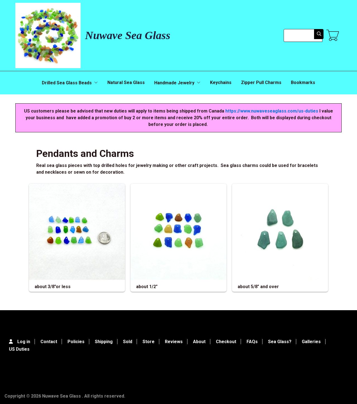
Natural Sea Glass (126, 82)
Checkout (226, 341)
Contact (48, 341)
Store (149, 341)
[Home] (48, 35)
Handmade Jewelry (174, 82)
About (199, 341)
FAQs (252, 341)
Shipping (104, 341)
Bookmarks (303, 82)
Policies (76, 341)
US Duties (19, 349)
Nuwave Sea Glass (127, 35)
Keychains (220, 82)
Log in (23, 341)
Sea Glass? (279, 341)
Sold (127, 341)
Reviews (174, 341)
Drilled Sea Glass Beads (67, 82)
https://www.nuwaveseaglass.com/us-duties (271, 111)
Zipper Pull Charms (261, 82)
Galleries (311, 341)
